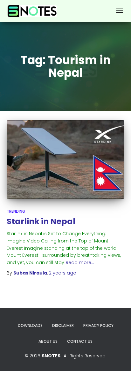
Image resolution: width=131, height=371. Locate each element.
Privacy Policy (98, 325)
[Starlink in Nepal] (65, 159)
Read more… (80, 262)
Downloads (30, 325)
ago (62, 273)
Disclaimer (63, 325)
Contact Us (80, 341)
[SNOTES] (32, 11)
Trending (16, 211)
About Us (48, 341)
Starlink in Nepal (41, 221)
